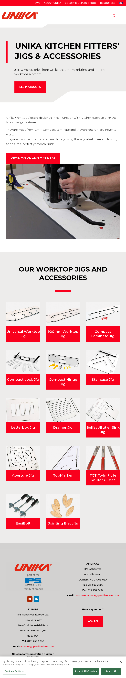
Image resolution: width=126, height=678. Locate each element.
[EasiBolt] (23, 506)
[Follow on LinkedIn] (36, 599)
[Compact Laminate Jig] (103, 314)
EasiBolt (23, 523)
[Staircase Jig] (103, 362)
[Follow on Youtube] (29, 599)
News (36, 3)
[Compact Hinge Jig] (63, 362)
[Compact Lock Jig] (23, 362)
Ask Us (93, 621)
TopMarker (63, 475)
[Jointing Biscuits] (63, 506)
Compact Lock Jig (23, 379)
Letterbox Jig (23, 427)
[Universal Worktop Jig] (23, 314)
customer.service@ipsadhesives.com (97, 595)
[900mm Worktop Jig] (63, 314)
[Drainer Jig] (63, 410)
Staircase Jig (103, 379)
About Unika (52, 3)
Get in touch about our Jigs (33, 158)
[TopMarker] (63, 458)
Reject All (110, 671)
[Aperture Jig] (23, 458)
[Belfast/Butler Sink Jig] (103, 410)
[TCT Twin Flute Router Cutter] (103, 458)
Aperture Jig (23, 475)
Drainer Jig (63, 427)
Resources (107, 3)
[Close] (120, 661)
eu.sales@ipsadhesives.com (37, 646)
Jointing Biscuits (63, 523)
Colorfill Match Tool (80, 3)
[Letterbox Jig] (23, 410)
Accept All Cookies (86, 671)
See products (30, 86)
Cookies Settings (14, 671)
